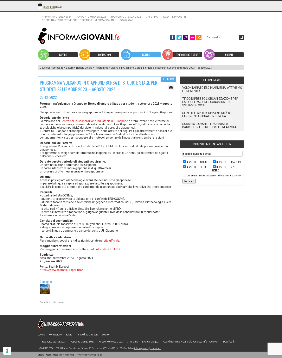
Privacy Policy (83, 355)
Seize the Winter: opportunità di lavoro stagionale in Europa (206, 114)
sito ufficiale (111, 240)
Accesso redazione (55, 355)
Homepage (57, 67)
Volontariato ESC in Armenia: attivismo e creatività (212, 89)
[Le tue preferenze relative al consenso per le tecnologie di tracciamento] (7, 351)
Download (126, 20)
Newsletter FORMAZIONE (228, 162)
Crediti (41, 355)
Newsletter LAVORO (196, 162)
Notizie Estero (84, 67)
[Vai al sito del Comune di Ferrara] (50, 6)
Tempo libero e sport (87, 334)
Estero (69, 67)
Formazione (55, 334)
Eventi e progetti (174, 16)
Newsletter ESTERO (196, 167)
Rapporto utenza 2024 (56, 16)
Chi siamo (152, 16)
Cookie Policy (96, 355)
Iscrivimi (189, 181)
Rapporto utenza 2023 (91, 16)
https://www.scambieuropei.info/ (61, 270)
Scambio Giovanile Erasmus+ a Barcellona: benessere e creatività (209, 125)
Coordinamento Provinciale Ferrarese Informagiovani (78, 20)
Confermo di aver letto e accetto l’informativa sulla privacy (214, 176)
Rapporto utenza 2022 (126, 16)
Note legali (70, 355)
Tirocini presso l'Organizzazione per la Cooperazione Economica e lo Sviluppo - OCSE (210, 102)
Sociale (105, 334)
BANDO (116, 249)
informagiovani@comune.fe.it (147, 348)
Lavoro (41, 334)
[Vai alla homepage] (79, 35)
